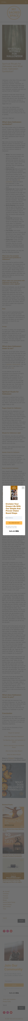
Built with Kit (14, 531)
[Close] (23, 487)
